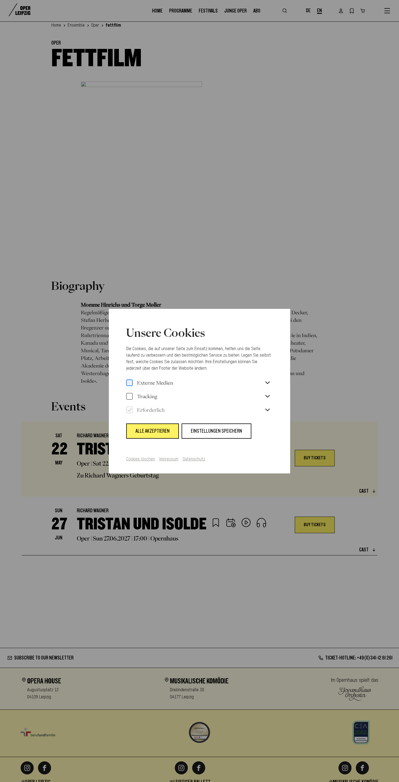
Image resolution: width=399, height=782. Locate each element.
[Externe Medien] (129, 383)
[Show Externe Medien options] (267, 383)
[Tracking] (129, 396)
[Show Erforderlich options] (267, 410)
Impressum (168, 459)
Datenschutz (194, 459)
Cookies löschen (140, 459)
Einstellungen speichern (216, 431)
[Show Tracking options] (267, 396)
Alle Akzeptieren (152, 431)
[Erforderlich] (129, 410)
